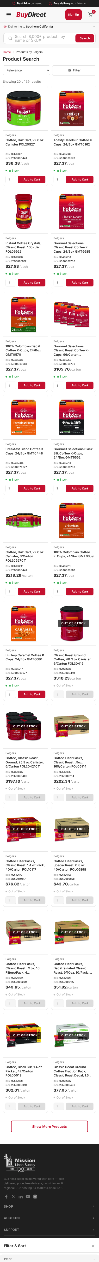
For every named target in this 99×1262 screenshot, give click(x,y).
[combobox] (39, 38)
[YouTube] (27, 1196)
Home (7, 52)
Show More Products (49, 1126)
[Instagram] (35, 1196)
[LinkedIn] (20, 1196)
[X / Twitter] (13, 1196)
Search (85, 38)
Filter (76, 70)
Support (11, 1230)
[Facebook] (6, 1196)
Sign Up (73, 14)
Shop (8, 1206)
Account (12, 1218)
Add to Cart (32, 179)
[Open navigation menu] (8, 14)
